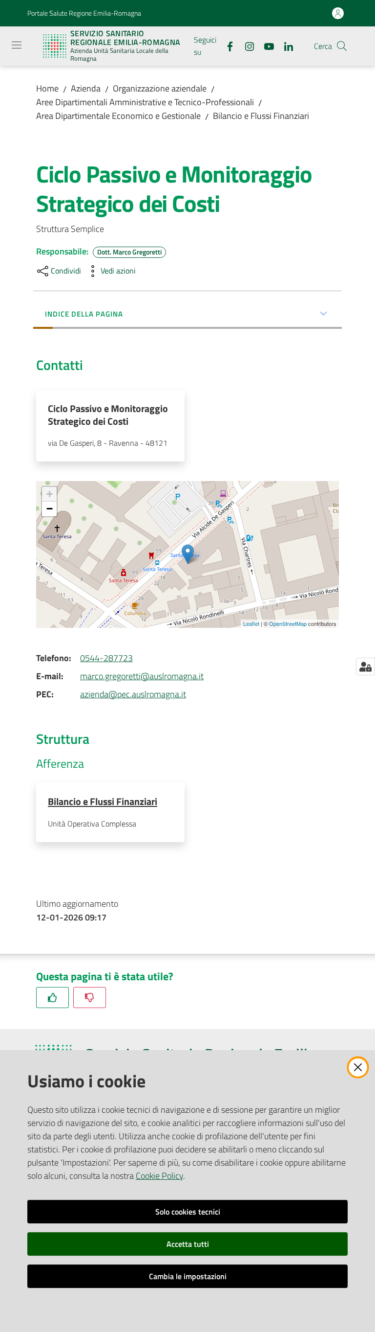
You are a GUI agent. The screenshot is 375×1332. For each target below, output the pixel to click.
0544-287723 (106, 658)
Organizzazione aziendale (160, 88)
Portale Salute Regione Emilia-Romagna (84, 13)
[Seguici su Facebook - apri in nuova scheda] (226, 45)
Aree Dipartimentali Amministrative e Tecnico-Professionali (145, 102)
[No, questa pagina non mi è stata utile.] (89, 997)
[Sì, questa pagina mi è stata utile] (52, 997)
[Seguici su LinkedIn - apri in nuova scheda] (284, 45)
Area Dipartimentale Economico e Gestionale (118, 115)
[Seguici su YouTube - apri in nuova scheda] (265, 45)
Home (47, 88)
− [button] (49, 509)
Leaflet (251, 623)
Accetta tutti (188, 1244)
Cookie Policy (159, 1175)
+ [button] (49, 494)
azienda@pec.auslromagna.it (133, 694)
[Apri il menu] (16, 45)
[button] (342, 46)
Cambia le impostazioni (188, 1276)
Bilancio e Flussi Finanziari (261, 115)
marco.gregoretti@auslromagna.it (142, 676)
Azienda (86, 88)
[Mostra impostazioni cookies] (365, 666)
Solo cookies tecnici (187, 1211)
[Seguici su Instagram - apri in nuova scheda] (245, 45)
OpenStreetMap (288, 623)
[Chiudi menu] (340, 19)
